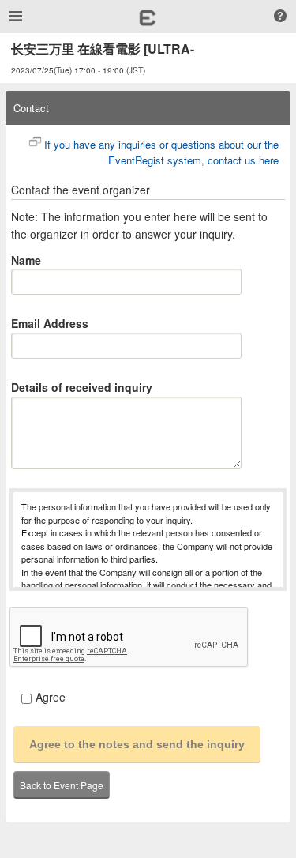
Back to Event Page (61, 785)
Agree (51, 697)
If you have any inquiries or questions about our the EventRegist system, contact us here (161, 152)
